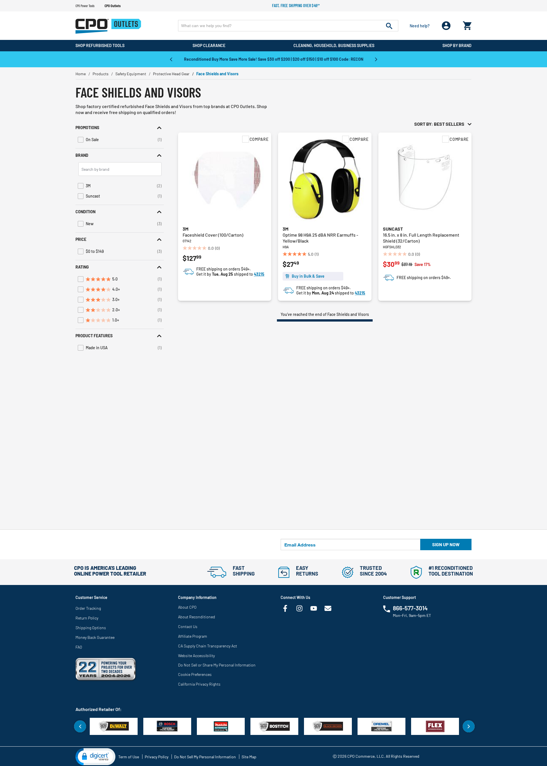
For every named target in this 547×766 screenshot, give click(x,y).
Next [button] (376, 59)
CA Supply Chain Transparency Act (207, 645)
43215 (259, 274)
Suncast (393, 228)
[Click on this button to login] (446, 25)
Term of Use (128, 756)
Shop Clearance (209, 45)
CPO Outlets (113, 6)
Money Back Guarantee (95, 637)
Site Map (249, 756)
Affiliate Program (192, 636)
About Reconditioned (196, 616)
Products (101, 73)
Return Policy (86, 617)
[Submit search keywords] (389, 25)
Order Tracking (88, 608)
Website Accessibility (196, 655)
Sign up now (446, 544)
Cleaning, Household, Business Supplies (333, 45)
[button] (119, 128)
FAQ (78, 647)
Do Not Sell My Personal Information (205, 756)
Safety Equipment (130, 73)
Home (80, 73)
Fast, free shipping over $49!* (296, 5)
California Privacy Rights (199, 684)
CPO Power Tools (85, 6)
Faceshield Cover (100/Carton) (213, 234)
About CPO (187, 607)
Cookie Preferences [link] (195, 674)
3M (185, 228)
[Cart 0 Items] (467, 24)
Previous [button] (171, 59)
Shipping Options (90, 627)
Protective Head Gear (171, 73)
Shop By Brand (457, 45)
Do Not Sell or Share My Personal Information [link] (217, 665)
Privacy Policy (156, 756)
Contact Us (187, 626)
